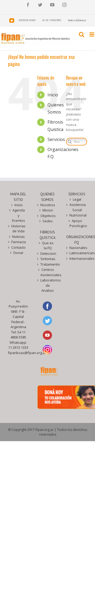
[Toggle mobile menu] (92, 34)
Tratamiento (47, 264)
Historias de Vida (18, 229)
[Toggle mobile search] (81, 34)
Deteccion (47, 253)
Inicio (53, 95)
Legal (77, 199)
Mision (47, 210)
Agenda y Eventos (18, 215)
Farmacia (18, 241)
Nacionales (76, 247)
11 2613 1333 (18, 347)
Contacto (18, 247)
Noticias (18, 236)
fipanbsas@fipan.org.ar (27, 352)
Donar (18, 252)
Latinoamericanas (76, 253)
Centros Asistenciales (47, 272)
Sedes (47, 221)
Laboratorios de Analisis (47, 285)
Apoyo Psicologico (76, 223)
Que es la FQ (48, 246)
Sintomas (47, 258)
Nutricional (76, 215)
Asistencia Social (76, 207)
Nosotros (47, 204)
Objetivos (47, 215)
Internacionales (76, 258)
